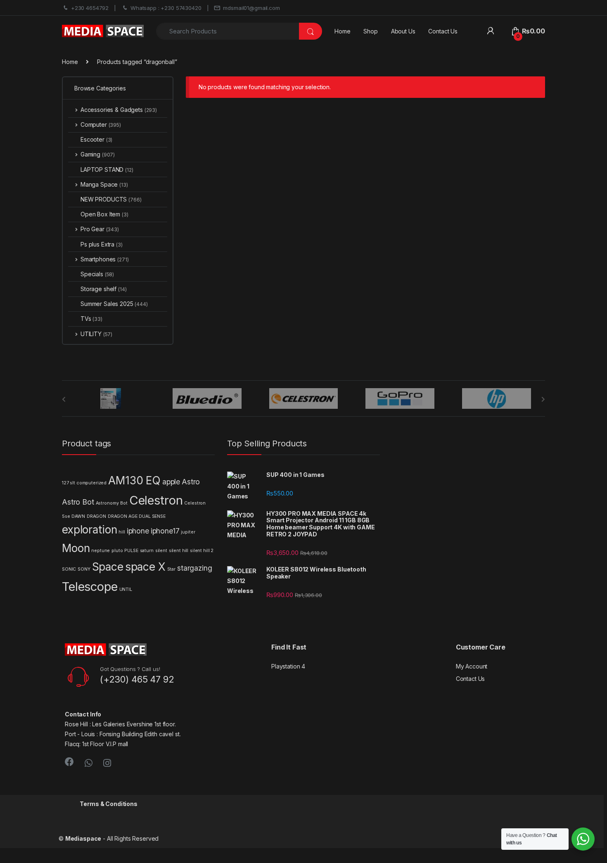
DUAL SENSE (152, 516)
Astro (191, 481)
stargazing (194, 568)
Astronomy (107, 503)
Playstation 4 (288, 666)
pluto (117, 550)
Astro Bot (78, 502)
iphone (138, 530)
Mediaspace (83, 838)
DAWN (78, 516)
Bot (124, 503)
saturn (147, 550)
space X (145, 566)
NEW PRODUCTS (111, 199)
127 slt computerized (84, 483)
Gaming (98, 154)
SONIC (69, 569)
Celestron (156, 500)
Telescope (90, 586)
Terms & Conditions (108, 803)
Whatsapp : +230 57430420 (166, 8)
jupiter (188, 532)
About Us (403, 31)
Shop (370, 31)
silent (161, 550)
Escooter (96, 139)
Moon (76, 548)
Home (342, 31)
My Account (472, 666)
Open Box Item (104, 214)
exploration (89, 529)
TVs (91, 318)
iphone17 (165, 530)
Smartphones (104, 259)
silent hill (178, 550)
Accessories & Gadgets (119, 109)
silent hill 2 (201, 550)
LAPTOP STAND (107, 169)
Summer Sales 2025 (114, 303)
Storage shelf (104, 288)
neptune (100, 550)
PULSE (131, 550)
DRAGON (96, 516)
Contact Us (443, 31)
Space (107, 566)
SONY (84, 569)
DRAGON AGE (123, 516)
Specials (97, 273)
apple (171, 481)
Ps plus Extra (102, 244)
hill (122, 532)
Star (171, 569)
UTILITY (96, 333)
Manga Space (104, 184)
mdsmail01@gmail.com (251, 8)
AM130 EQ (134, 480)
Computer (101, 124)
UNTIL (125, 589)
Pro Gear (100, 228)
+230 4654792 (90, 8)
